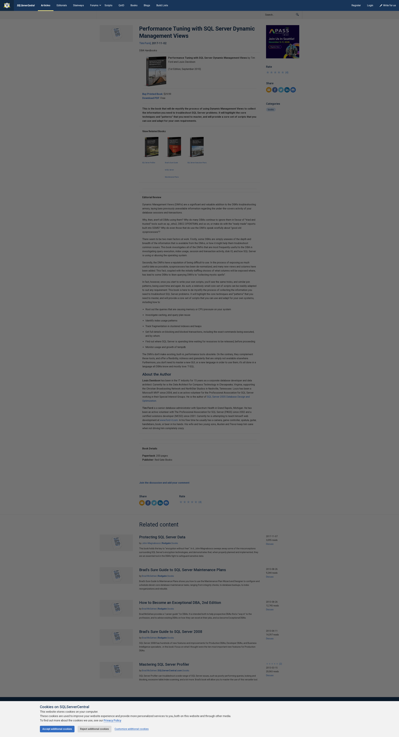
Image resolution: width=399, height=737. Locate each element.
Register (356, 5)
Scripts (108, 5)
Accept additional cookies (57, 728)
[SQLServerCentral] (7, 5)
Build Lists (162, 5)
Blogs (147, 5)
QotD (121, 5)
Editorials (62, 5)
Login (370, 5)
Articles (45, 5)
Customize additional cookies (132, 728)
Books (133, 5)
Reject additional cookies (94, 728)
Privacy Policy (112, 720)
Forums (94, 5)
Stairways (78, 5)
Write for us (389, 5)
